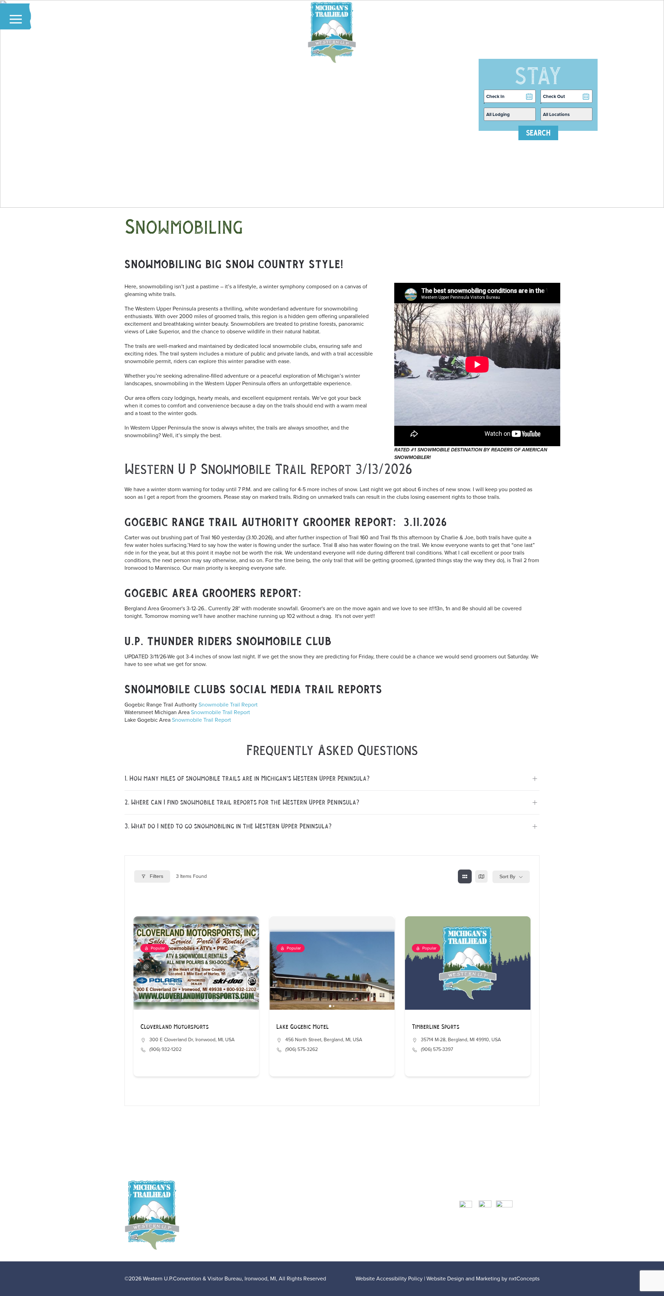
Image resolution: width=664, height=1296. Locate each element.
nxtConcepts (524, 1278)
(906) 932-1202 (165, 1049)
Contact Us (392, 1239)
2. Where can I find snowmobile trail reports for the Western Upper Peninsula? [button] (241, 802)
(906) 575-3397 (437, 1049)
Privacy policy (397, 1246)
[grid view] (465, 876)
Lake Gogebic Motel (302, 1026)
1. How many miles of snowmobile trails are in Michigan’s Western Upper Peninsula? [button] (247, 778)
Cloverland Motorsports (174, 1026)
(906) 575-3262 (301, 1049)
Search (538, 132)
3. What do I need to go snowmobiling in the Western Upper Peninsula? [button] (228, 826)
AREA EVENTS (393, 1223)
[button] (15, 19)
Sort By (507, 876)
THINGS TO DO (394, 1216)
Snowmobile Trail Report (228, 705)
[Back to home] (331, 33)
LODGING (388, 1201)
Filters (155, 876)
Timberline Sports (436, 1026)
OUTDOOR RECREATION (405, 1208)
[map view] (481, 876)
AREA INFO (390, 1231)
